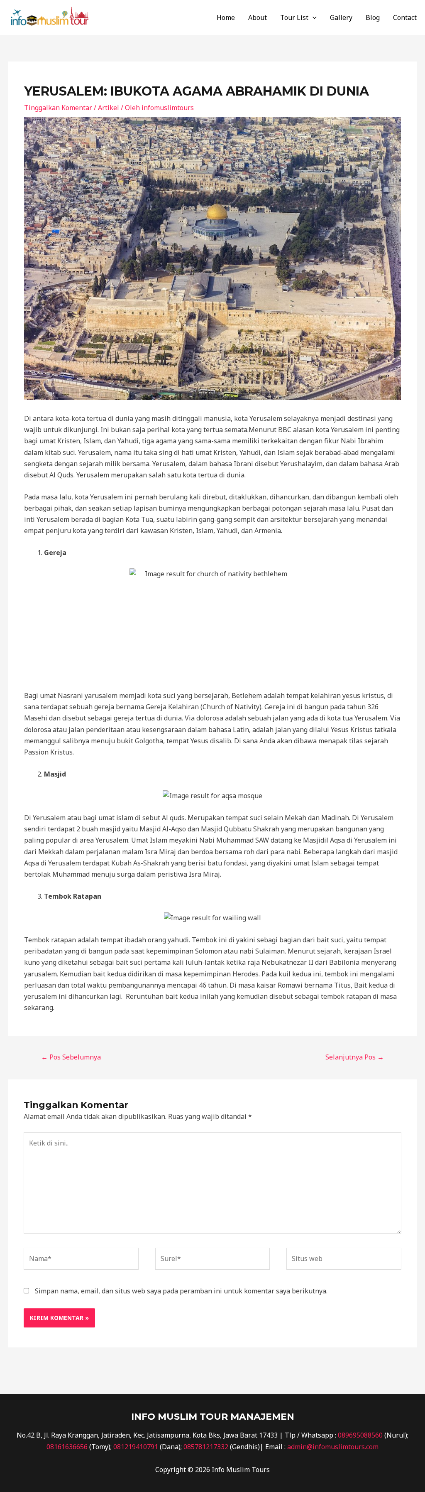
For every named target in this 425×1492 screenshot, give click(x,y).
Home (226, 17)
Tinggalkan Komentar (58, 107)
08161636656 (67, 1446)
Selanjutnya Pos (354, 1057)
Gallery (341, 17)
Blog (373, 17)
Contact (405, 17)
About (257, 17)
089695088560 (360, 1435)
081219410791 (135, 1446)
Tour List (294, 17)
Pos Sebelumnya (71, 1057)
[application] (312, 17)
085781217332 (205, 1446)
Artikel (108, 107)
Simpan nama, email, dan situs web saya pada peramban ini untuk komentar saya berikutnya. (181, 1290)
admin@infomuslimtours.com (333, 1446)
